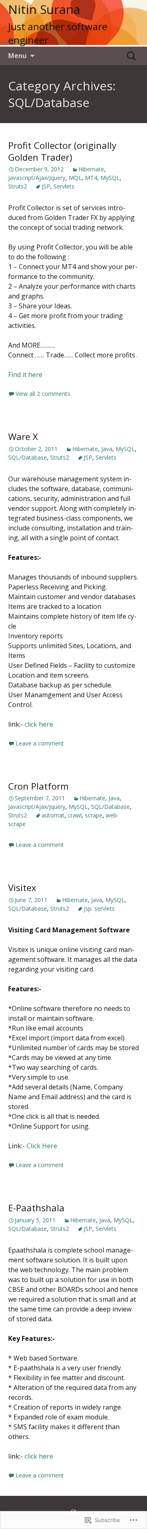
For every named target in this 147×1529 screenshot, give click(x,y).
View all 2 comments (43, 393)
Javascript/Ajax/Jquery (36, 178)
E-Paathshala (36, 1207)
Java (106, 449)
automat (53, 815)
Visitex (22, 887)
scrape (93, 815)
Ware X (23, 436)
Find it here (25, 374)
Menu (17, 55)
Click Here (42, 1145)
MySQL (110, 178)
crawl (75, 815)
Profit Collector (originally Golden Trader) (62, 151)
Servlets (63, 186)
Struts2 (17, 186)
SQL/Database (27, 457)
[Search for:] (132, 56)
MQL (75, 178)
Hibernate (91, 169)
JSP (46, 186)
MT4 (91, 178)
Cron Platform (38, 786)
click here (38, 724)
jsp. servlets (99, 908)
